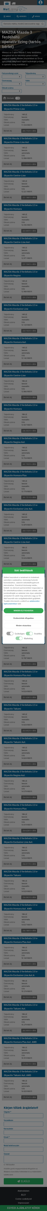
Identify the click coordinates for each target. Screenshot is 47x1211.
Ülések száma (7, 88)
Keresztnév (8, 1129)
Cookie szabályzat (23, 1199)
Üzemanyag (7, 81)
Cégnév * (7, 1112)
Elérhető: (10, 98)
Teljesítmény (30, 73)
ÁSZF (23, 1195)
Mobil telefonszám (11, 1146)
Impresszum (23, 1203)
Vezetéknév (8, 1120)
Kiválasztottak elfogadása (23, 618)
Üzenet (6, 1154)
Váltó (27, 81)
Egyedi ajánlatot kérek (23, 1207)
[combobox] (23, 23)
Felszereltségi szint (10, 73)
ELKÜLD (25, 1181)
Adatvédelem (23, 1191)
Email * (7, 1137)
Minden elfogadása (23, 611)
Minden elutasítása (23, 626)
